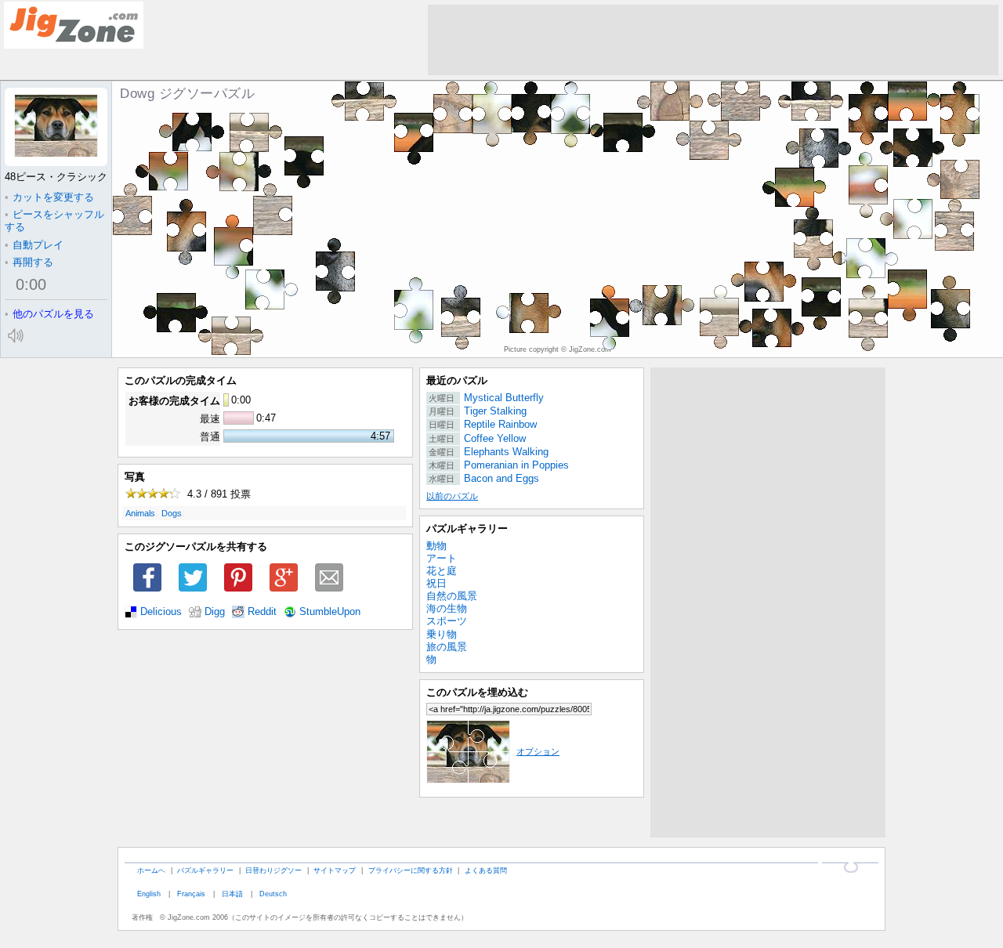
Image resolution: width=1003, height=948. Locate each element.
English (149, 893)
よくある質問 (486, 870)
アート (441, 558)
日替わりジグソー (273, 870)
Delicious (161, 611)
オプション (537, 751)
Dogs (171, 513)
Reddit (262, 611)
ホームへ (151, 870)
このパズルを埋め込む (477, 692)
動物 (436, 546)
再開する (29, 262)
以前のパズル (452, 496)
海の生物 (446, 608)
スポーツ (446, 621)
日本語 (232, 893)
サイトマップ (334, 870)
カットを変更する (49, 197)
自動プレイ (34, 245)
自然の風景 (451, 596)
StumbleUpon (329, 611)
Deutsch (273, 893)
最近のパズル (456, 380)
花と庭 (441, 571)
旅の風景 (446, 647)
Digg (215, 611)
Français (191, 893)
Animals (140, 513)
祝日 (436, 583)
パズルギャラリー (467, 528)
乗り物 (441, 634)
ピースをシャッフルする (54, 220)
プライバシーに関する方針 (410, 870)
